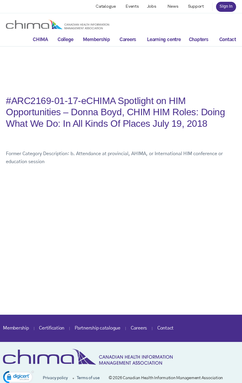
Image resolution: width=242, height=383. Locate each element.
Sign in (226, 6)
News (173, 6)
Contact (227, 39)
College (65, 39)
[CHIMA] (57, 24)
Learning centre (164, 39)
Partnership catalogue (97, 328)
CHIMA (40, 39)
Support (196, 6)
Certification (51, 328)
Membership (96, 39)
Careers (128, 39)
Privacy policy (55, 378)
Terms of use (88, 378)
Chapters (198, 39)
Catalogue (106, 6)
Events (132, 6)
